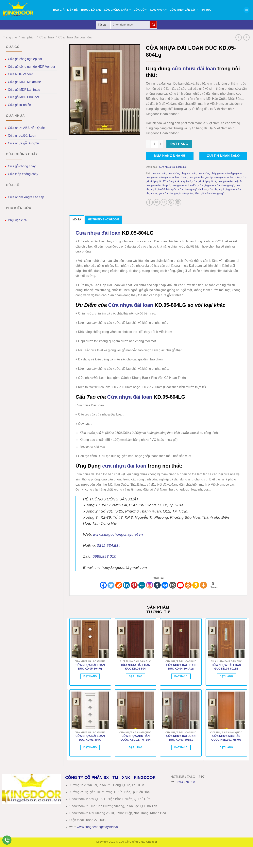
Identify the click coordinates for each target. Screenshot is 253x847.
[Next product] (238, 37)
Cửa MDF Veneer (20, 74)
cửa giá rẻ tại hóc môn (227, 177)
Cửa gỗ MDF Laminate (24, 89)
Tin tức (205, 9)
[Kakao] (195, 585)
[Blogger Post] (172, 585)
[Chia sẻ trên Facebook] (149, 202)
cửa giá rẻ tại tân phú (158, 185)
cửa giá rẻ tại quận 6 (179, 181)
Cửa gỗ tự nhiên (19, 105)
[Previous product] (246, 37)
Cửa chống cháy (116, 9)
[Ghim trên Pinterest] (171, 202)
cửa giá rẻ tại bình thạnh (173, 177)
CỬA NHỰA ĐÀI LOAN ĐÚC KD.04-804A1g (180, 666)
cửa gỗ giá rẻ (206, 185)
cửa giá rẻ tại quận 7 (204, 181)
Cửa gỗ (139, 9)
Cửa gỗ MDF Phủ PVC (24, 97)
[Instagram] (149, 585)
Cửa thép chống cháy (23, 174)
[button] (246, 10)
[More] (203, 585)
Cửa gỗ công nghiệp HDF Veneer (31, 66)
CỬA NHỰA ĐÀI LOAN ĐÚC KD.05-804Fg (90, 666)
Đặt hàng (179, 144)
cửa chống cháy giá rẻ (211, 173)
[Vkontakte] (164, 585)
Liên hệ (72, 9)
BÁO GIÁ (58, 9)
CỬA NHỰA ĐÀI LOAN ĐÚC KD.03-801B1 (180, 737)
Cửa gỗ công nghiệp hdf (25, 59)
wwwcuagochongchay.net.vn (97, 827)
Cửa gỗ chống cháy (22, 166)
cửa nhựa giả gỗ (224, 185)
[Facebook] (103, 585)
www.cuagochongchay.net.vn (118, 534)
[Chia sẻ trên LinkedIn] (178, 202)
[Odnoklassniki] (188, 585)
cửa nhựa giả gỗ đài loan (192, 189)
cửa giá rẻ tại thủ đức (184, 185)
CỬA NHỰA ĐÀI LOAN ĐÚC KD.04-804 (135, 666)
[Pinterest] (134, 585)
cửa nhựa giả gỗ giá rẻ (222, 189)
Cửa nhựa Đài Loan (22, 135)
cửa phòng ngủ (171, 193)
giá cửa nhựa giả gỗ (212, 193)
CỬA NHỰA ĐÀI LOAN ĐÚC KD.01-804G (90, 737)
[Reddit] (118, 585)
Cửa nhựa (157, 9)
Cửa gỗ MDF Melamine (24, 82)
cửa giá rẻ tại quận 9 (230, 181)
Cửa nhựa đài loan (98, 233)
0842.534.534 (109, 545)
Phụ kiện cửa (17, 220)
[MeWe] (141, 585)
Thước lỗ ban (91, 9)
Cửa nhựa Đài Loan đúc (75, 37)
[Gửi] (153, 25)
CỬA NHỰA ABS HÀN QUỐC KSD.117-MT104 (136, 737)
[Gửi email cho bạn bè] (163, 202)
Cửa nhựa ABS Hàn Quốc (26, 128)
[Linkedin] (126, 585)
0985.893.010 (104, 556)
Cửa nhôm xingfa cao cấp (26, 197)
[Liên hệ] (7, 840)
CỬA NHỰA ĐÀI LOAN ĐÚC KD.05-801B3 (226, 666)
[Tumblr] (157, 585)
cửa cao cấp (159, 173)
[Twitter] (111, 585)
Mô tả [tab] (77, 219)
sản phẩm (28, 37)
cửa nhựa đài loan (194, 68)
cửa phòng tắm (190, 193)
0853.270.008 (185, 782)
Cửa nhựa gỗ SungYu (23, 143)
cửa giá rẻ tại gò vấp (200, 177)
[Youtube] (180, 585)
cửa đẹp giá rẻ (233, 173)
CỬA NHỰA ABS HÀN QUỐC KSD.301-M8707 (226, 737)
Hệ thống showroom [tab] (103, 219)
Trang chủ (10, 37)
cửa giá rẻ (152, 177)
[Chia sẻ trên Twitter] (156, 202)
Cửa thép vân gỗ (182, 9)
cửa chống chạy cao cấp (182, 173)
